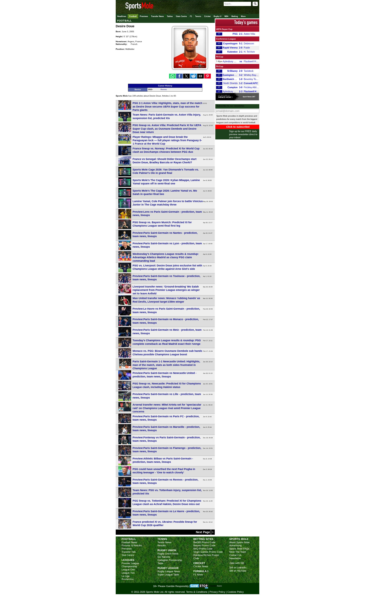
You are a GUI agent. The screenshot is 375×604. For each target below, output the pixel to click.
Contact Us (235, 555)
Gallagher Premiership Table (169, 562)
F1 (191, 16)
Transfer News (157, 16)
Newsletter (235, 558)
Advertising (235, 545)
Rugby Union (166, 550)
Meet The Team (237, 552)
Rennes (164, 89)
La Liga (125, 576)
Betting (234, 16)
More (243, 16)
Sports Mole (238, 538)
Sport (245, 97)
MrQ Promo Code (203, 548)
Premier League (130, 563)
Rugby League (168, 567)
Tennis (198, 16)
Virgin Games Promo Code (208, 552)
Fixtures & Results (132, 545)
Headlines (121, 16)
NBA (226, 16)
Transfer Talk (129, 552)
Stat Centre (128, 555)
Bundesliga (128, 579)
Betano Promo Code (204, 545)
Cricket (207, 16)
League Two (128, 572)
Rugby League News (168, 571)
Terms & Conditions (196, 592)
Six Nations (163, 557)
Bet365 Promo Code (204, 542)
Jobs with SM (236, 563)
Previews (144, 16)
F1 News (198, 574)
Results (161, 545)
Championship (129, 566)
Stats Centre (181, 16)
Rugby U (217, 16)
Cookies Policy (235, 592)
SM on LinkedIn (237, 567)
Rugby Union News (167, 553)
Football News (129, 542)
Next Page (203, 532)
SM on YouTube (237, 570)
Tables (170, 16)
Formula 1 (201, 571)
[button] (172, 76)
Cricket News (200, 566)
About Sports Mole (239, 542)
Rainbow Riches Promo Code (206, 557)
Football (133, 16)
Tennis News (164, 542)
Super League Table (168, 574)
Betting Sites (203, 538)
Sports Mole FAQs (239, 548)
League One (128, 569)
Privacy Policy (217, 592)
